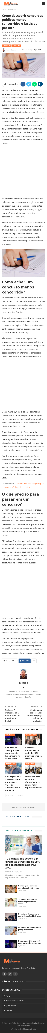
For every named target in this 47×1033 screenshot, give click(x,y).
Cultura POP (31, 735)
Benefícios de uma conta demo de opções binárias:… (29, 915)
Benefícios (10, 764)
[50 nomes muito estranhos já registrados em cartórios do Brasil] (11, 930)
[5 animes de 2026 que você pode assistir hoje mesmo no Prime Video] (13, 739)
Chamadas (7, 45)
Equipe (8, 996)
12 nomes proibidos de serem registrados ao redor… (27, 901)
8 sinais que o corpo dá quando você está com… (28, 887)
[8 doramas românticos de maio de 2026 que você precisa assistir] (33, 739)
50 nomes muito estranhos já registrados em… (29, 928)
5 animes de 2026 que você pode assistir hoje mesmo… (29, 942)
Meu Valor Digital (29, 1029)
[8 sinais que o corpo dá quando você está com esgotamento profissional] (11, 889)
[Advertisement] (23, 171)
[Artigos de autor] (23, 674)
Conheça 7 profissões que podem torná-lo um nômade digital (12, 715)
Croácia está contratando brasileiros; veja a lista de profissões (34, 715)
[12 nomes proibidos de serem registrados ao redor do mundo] (11, 902)
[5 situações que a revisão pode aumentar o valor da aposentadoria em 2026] (13, 768)
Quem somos (11, 1006)
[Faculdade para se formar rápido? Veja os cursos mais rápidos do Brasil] (33, 768)
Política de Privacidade (15, 1001)
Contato (9, 1010)
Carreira (16, 45)
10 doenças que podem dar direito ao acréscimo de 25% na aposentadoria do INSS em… (22, 863)
